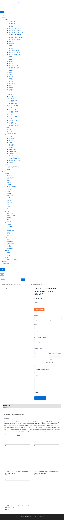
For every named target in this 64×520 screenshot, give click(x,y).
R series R (9, 47)
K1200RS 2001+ (13, 124)
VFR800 (9, 180)
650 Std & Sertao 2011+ (13, 166)
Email (36, 324)
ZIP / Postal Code (38, 359)
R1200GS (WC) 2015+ (14, 30)
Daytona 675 (10, 230)
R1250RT (11, 63)
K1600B (11, 96)
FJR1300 (9, 201)
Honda (7, 173)
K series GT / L (11, 98)
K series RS (10, 122)
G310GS (9, 169)
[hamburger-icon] (2, 12)
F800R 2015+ (12, 149)
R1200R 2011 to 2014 (14, 52)
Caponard (9, 252)
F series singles (11, 157)
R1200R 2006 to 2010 (14, 54)
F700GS (11, 146)
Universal (5, 261)
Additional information (18, 414)
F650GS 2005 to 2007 (14, 158)
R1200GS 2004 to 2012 (15, 39)
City (35, 353)
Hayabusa (9, 217)
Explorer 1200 (10, 224)
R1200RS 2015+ (13, 83)
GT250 (9, 235)
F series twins (10, 137)
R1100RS (11, 87)
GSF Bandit (10, 221)
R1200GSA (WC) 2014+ (15, 28)
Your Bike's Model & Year (41, 369)
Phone (36, 331)
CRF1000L (9, 184)
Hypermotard (10, 243)
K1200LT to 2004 (13, 111)
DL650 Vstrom (11, 213)
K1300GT (11, 102)
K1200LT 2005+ (13, 109)
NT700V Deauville (11, 186)
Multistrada (10, 248)
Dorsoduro (9, 254)
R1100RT (11, 72)
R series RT (10, 61)
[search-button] (23, 279)
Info (4, 16)
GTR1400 (9, 193)
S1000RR (9, 131)
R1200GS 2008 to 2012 (15, 34)
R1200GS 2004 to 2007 (15, 36)
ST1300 (9, 190)
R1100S (10, 78)
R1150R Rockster (13, 58)
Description (7, 414)
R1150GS (11, 41)
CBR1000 (9, 188)
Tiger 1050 (9, 226)
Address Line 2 (38, 348)
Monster (9, 246)
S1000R (9, 129)
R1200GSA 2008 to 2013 (15, 38)
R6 (7, 210)
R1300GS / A (12, 23)
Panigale (9, 245)
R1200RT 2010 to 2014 (15, 67)
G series (7, 164)
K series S (9, 115)
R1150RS (11, 85)
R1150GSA (11, 43)
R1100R (10, 60)
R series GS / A (11, 21)
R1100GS (11, 45)
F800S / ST (11, 153)
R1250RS (11, 81)
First (35, 320)
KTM (6, 257)
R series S (9, 74)
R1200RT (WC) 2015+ (14, 65)
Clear (18, 435)
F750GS (11, 140)
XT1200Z (9, 202)
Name (36, 315)
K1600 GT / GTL (13, 100)
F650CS (11, 162)
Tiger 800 (9, 228)
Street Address (38, 342)
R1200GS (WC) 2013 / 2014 (16, 32)
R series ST (10, 89)
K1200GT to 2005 (13, 105)
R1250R (11, 49)
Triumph (7, 223)
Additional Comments (40, 376)
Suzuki (7, 212)
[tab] (32, 405)
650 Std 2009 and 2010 (13, 168)
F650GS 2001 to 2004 (14, 160)
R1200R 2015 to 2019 (14, 50)
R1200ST (11, 91)
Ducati (6, 237)
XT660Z (9, 206)
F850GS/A (11, 138)
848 (8, 239)
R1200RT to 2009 (13, 69)
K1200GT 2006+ (13, 104)
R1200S (11, 76)
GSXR (8, 219)
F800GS (11, 142)
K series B (9, 94)
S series (7, 127)
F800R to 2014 (12, 151)
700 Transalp (10, 177)
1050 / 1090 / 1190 (12, 259)
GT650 (9, 234)
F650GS (11, 148)
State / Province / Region (55, 353)
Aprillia (7, 250)
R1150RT (11, 71)
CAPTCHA (37, 393)
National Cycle (7, 263)
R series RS (10, 80)
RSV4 (8, 256)
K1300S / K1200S (13, 116)
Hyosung (7, 232)
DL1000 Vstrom (11, 215)
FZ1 (8, 204)
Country (51, 359)
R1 (7, 208)
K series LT (10, 107)
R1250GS (11, 27)
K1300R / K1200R (13, 120)
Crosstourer (10, 175)
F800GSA (11, 144)
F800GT (11, 155)
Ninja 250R (10, 195)
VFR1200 (9, 179)
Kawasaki (7, 191)
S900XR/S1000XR (11, 133)
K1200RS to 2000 (13, 126)
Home (5, 14)
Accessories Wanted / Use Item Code (45, 363)
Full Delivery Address (40, 337)
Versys (8, 197)
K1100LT (11, 113)
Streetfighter (10, 241)
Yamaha (7, 199)
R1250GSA (11, 25)
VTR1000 (9, 182)
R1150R (10, 56)
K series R (9, 118)
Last (50, 320)
